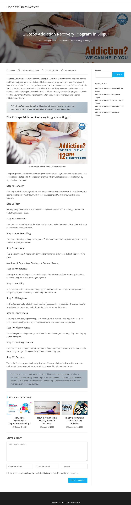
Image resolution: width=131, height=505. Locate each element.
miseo (12, 70)
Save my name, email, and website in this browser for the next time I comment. (44, 473)
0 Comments (70, 70)
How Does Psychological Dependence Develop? (19, 420)
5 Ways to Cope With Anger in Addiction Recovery (38, 263)
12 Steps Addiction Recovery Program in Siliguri (74, 40)
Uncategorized (51, 70)
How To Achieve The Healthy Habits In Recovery (47, 420)
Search (98, 70)
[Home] (40, 40)
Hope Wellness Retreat (23, 7)
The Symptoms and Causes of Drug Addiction (74, 420)
